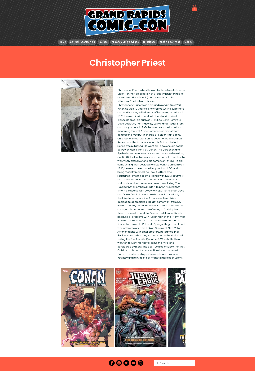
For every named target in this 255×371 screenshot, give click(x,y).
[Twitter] (126, 363)
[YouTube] (133, 363)
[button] (194, 8)
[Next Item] (180, 307)
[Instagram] (119, 363)
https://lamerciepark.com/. (167, 257)
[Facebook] (112, 363)
